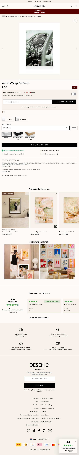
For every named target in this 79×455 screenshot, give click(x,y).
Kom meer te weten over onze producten (15, 175)
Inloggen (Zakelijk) (32, 425)
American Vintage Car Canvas (31, 16)
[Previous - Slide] (2, 48)
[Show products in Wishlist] (72, 5)
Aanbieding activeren (64, 102)
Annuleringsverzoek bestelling (50, 418)
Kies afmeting (6, 124)
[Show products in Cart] (76, 5)
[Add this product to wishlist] (75, 20)
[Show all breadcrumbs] (4, 16)
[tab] (10, 79)
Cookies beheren (46, 422)
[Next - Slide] (76, 48)
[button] (73, 128)
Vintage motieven (13, 16)
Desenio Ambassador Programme (27, 418)
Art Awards (34, 422)
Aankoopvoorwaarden (48, 408)
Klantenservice (45, 401)
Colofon (35, 405)
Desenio (45, 449)
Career (36, 408)
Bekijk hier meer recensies (39, 317)
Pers (37, 401)
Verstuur (39, 385)
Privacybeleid (45, 415)
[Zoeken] (7, 5)
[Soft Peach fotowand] (21, 261)
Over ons (35, 398)
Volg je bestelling (46, 405)
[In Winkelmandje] (55, 226)
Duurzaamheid (33, 411)
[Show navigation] (3, 5)
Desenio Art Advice (47, 398)
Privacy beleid (29, 107)
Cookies (43, 411)
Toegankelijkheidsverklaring (29, 415)
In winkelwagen (39, 145)
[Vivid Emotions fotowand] (57, 261)
